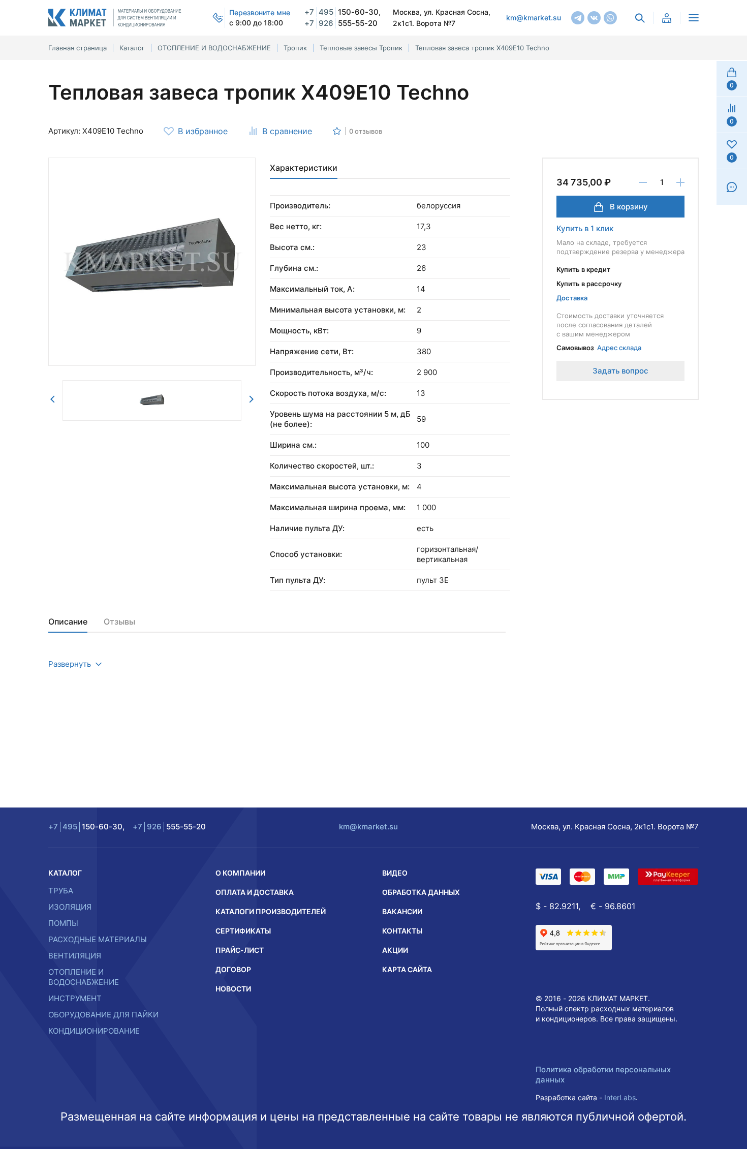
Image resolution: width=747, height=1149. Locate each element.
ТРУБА (60, 890)
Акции (395, 950)
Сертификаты (243, 930)
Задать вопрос (620, 371)
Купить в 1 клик (584, 228)
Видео (395, 872)
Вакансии (402, 911)
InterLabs (620, 1097)
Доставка (571, 298)
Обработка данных (421, 892)
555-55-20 (341, 23)
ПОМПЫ (63, 923)
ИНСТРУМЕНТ (75, 998)
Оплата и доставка (254, 892)
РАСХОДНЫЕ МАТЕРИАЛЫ (97, 939)
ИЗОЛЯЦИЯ (69, 907)
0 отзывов (365, 131)
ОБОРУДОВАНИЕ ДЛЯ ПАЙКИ (103, 1014)
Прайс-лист (239, 950)
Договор (233, 969)
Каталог (65, 872)
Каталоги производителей (270, 911)
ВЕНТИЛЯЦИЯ (74, 955)
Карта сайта (407, 969)
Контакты (402, 930)
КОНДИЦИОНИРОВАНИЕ (94, 1031)
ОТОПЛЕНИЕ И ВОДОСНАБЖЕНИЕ (83, 977)
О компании (240, 872)
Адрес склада (619, 348)
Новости (233, 988)
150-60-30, (342, 12)
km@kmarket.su (533, 17)
